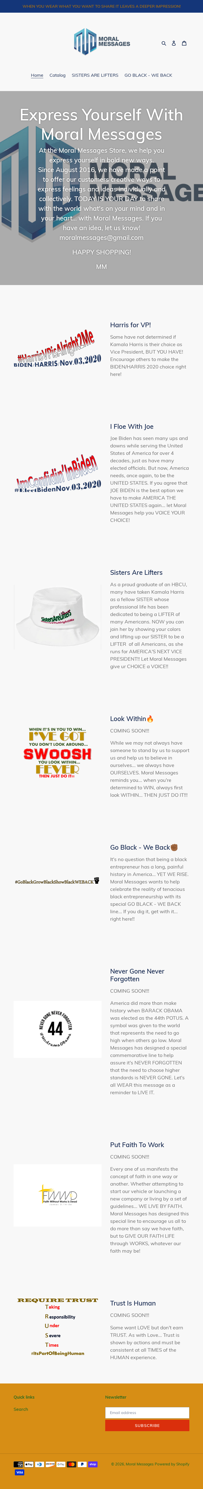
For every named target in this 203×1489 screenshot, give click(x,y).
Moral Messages (139, 1464)
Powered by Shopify (172, 1464)
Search (21, 1409)
